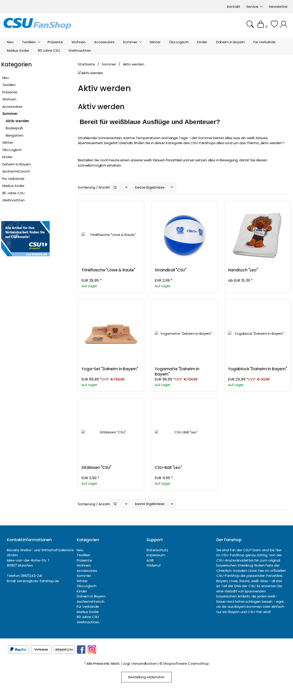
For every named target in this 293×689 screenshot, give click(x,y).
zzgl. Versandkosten (140, 663)
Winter (7, 142)
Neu (5, 77)
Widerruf (153, 565)
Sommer (10, 113)
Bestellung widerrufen (146, 677)
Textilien (9, 84)
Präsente (10, 92)
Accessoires (12, 106)
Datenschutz (157, 550)
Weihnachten (13, 200)
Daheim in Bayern (16, 164)
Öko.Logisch (12, 149)
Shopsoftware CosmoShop (186, 663)
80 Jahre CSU (13, 193)
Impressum (155, 555)
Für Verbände (13, 178)
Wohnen (9, 99)
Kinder (7, 156)
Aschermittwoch (16, 171)
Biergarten (14, 135)
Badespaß (14, 128)
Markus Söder (13, 185)
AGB (150, 560)
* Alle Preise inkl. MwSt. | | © (146, 663)
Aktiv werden (17, 121)
